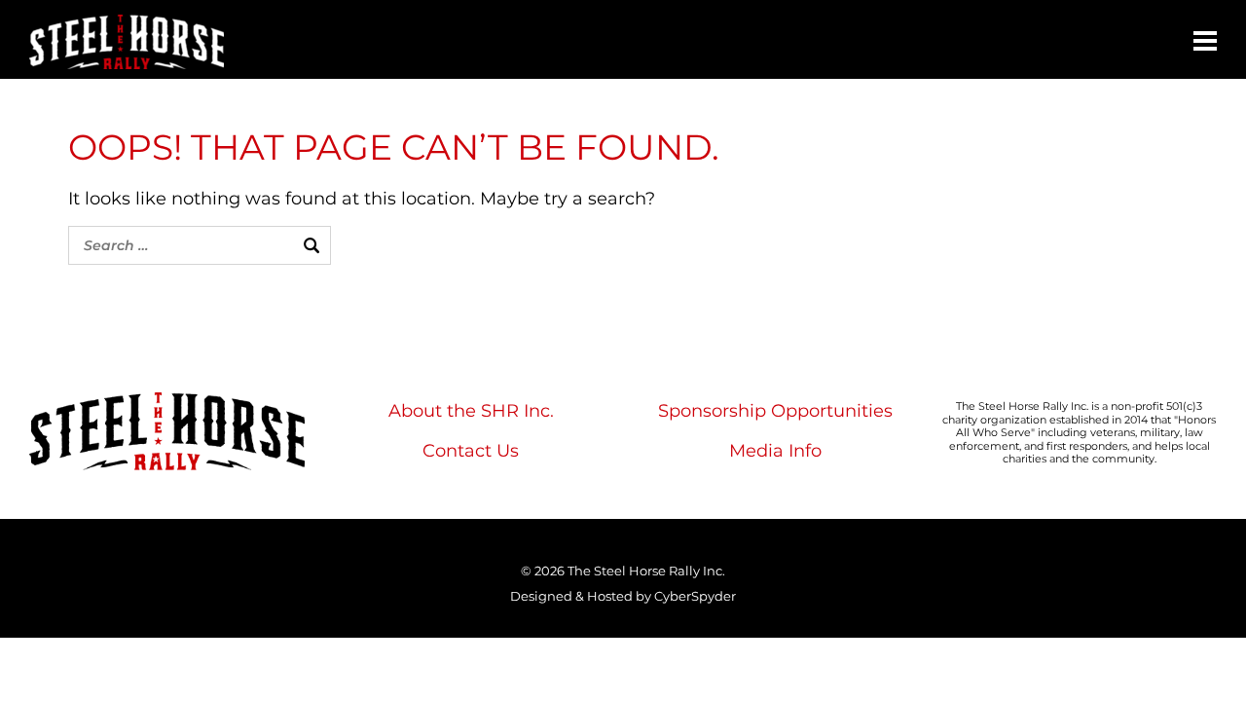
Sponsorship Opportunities (775, 411)
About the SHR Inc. (471, 411)
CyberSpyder (695, 596)
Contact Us (470, 450)
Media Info (775, 450)
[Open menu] (1205, 41)
